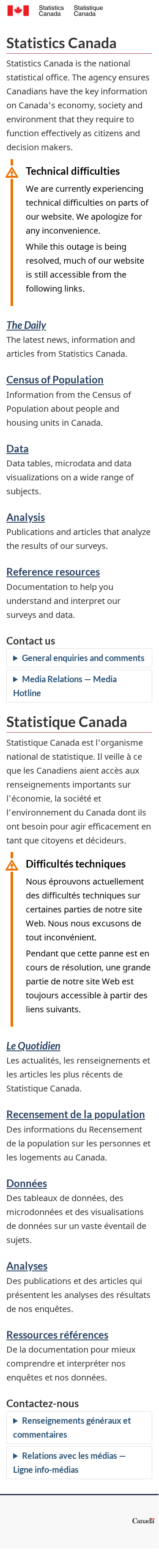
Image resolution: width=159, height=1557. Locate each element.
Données (26, 1183)
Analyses (26, 1265)
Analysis (25, 517)
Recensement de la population (75, 1114)
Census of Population (55, 379)
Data (17, 448)
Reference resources (53, 571)
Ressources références (57, 1334)
